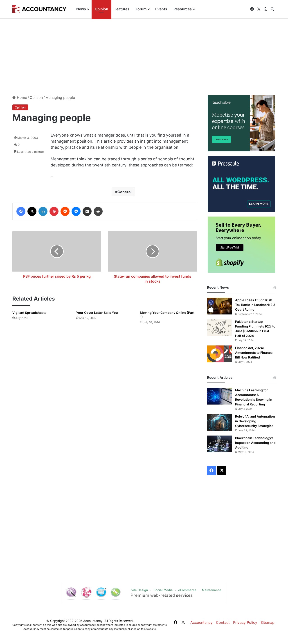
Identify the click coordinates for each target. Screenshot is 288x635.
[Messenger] (76, 211)
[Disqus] (104, 392)
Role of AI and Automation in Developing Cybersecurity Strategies (255, 421)
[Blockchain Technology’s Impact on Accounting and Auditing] (219, 444)
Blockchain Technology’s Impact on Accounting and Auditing (255, 442)
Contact (223, 622)
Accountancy (201, 622)
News (81, 9)
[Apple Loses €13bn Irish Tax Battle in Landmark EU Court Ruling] (219, 306)
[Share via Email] (87, 211)
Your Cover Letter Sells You (97, 312)
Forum (141, 9)
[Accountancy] (39, 9)
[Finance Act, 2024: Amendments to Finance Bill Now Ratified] (219, 353)
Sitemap (267, 622)
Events (161, 9)
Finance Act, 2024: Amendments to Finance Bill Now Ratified (253, 352)
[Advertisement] (144, 57)
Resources (182, 9)
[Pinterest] (54, 211)
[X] (31, 211)
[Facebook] (20, 211)
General (124, 192)
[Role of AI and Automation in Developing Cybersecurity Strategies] (219, 422)
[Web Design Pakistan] (144, 592)
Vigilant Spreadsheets (29, 312)
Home (21, 97)
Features (122, 9)
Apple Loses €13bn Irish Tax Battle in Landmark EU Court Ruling (255, 304)
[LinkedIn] (42, 211)
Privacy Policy (245, 622)
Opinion (101, 9)
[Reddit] (65, 211)
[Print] (98, 211)
